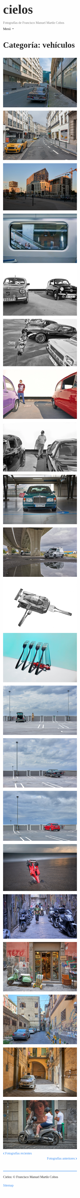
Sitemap (8, 1185)
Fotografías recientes (18, 1153)
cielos (18, 9)
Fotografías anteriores (61, 1158)
